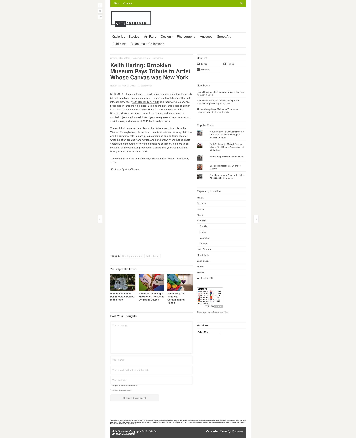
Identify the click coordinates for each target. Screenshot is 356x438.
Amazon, (124, 422)
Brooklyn (204, 226)
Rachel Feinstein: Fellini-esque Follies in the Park (122, 296)
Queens (203, 243)
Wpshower (237, 431)
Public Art (119, 43)
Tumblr (229, 63)
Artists (113, 57)
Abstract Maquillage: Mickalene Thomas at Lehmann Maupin (151, 296)
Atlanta (200, 197)
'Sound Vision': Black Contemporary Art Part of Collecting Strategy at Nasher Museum (227, 134)
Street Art (224, 36)
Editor (113, 85)
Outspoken (212, 431)
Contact (127, 3)
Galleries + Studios (125, 36)
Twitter (202, 63)
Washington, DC (205, 277)
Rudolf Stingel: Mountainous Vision (226, 156)
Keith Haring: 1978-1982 (145, 101)
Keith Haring (148, 109)
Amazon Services (136, 421)
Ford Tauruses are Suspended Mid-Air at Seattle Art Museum (227, 176)
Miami (200, 214)
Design (166, 36)
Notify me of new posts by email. (122, 390)
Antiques (206, 36)
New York (201, 220)
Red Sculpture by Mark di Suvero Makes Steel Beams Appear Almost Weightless (227, 146)
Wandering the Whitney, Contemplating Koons (176, 298)
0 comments (145, 85)
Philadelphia (203, 254)
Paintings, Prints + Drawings (147, 57)
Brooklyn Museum (120, 113)
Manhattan (124, 57)
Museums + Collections (147, 43)
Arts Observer (120, 431)
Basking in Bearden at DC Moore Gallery (226, 167)
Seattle (200, 266)
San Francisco (204, 260)
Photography (186, 36)
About (117, 3)
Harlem (203, 231)
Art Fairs (150, 36)
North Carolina (204, 249)
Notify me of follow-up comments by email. (125, 385)
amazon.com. (231, 421)
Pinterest (203, 69)
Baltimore (201, 203)
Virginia (200, 272)
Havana (201, 208)
